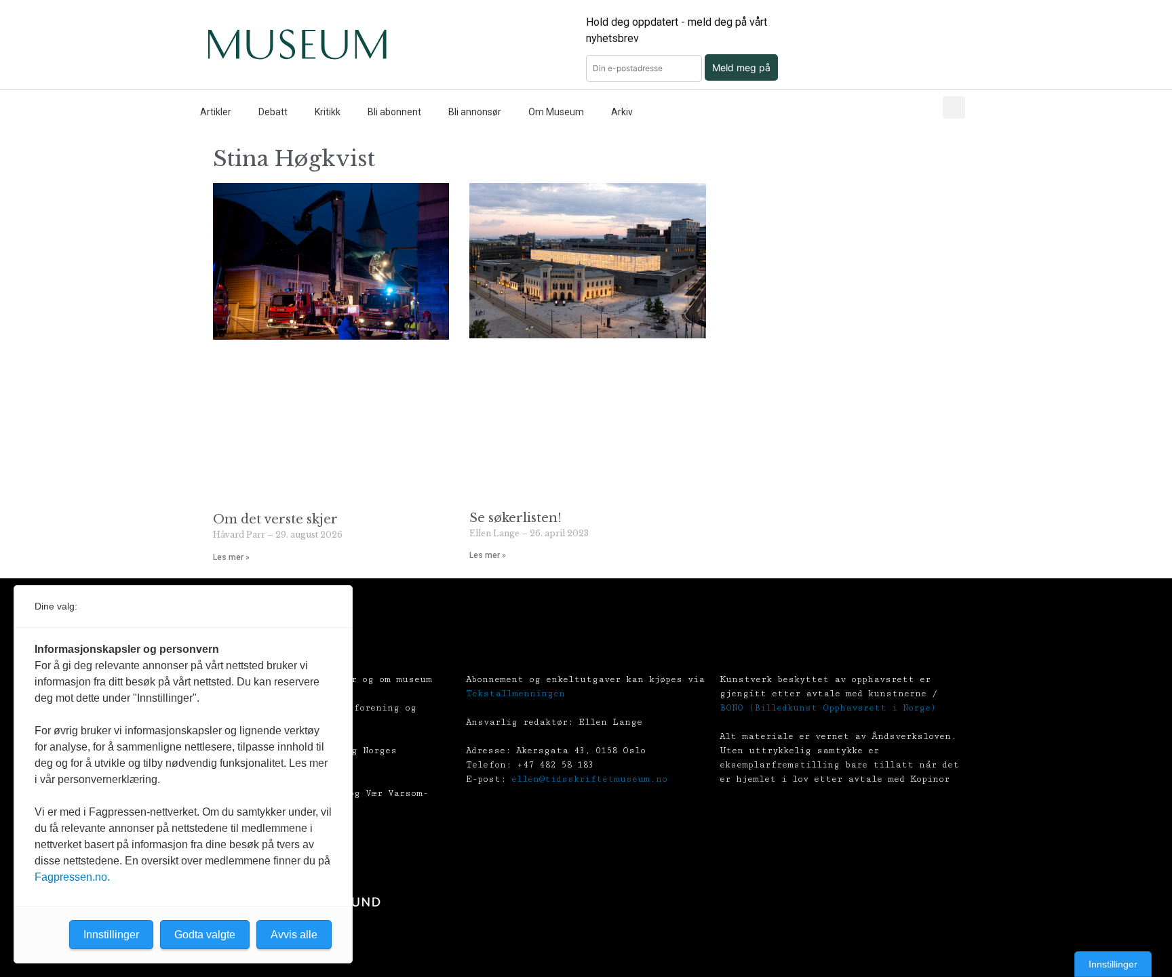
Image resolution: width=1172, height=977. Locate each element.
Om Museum (556, 111)
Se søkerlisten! (515, 518)
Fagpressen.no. (72, 877)
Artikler (215, 111)
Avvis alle (294, 934)
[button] (954, 107)
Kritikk (327, 111)
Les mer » (231, 557)
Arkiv (622, 111)
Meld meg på (741, 67)
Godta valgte (204, 934)
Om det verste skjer (275, 519)
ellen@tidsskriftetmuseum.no (589, 779)
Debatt (273, 111)
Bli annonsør (474, 111)
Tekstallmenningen (515, 693)
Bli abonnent (394, 111)
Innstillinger (1113, 964)
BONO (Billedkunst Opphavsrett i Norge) (828, 707)
